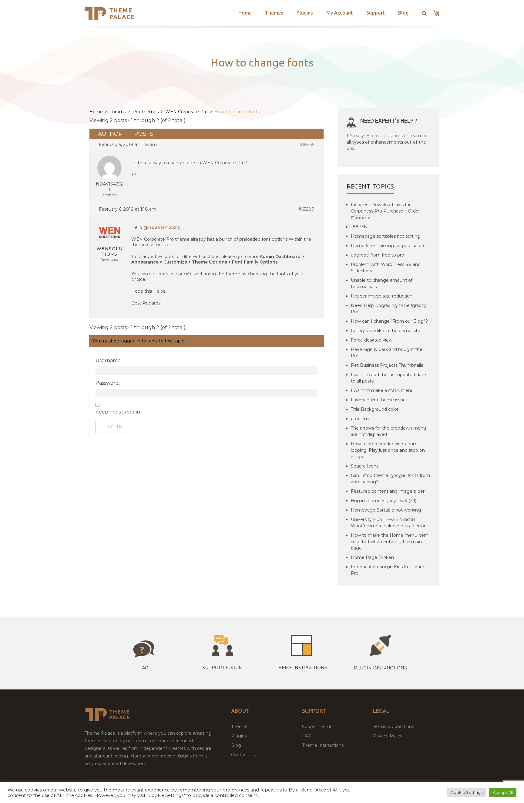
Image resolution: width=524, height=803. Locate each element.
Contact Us (243, 754)
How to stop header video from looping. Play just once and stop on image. (388, 450)
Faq (144, 668)
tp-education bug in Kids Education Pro (388, 570)
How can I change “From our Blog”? (389, 321)
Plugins (305, 12)
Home (245, 12)
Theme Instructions (323, 745)
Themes (274, 12)
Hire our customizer (387, 135)
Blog (403, 12)
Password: (108, 383)
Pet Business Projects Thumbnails (387, 365)
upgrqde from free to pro (377, 255)
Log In (113, 427)
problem (360, 418)
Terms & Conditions (393, 726)
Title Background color (374, 409)
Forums (117, 111)
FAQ (306, 736)
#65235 (307, 144)
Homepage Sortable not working (386, 510)
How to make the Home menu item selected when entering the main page (389, 541)
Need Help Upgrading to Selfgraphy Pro (389, 309)
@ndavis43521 (161, 227)
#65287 (306, 209)
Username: (109, 360)
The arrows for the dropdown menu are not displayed (388, 431)
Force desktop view (371, 340)
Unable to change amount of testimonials (381, 283)
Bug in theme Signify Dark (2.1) (383, 500)
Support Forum (222, 667)
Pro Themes (146, 111)
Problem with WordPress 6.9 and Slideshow (386, 268)
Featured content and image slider (388, 491)
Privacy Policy (387, 736)
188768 (359, 227)
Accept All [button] (503, 792)
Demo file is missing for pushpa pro (388, 245)
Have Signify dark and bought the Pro (386, 353)
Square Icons (364, 466)
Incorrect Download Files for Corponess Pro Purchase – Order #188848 (385, 211)
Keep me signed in (118, 412)
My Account (339, 12)
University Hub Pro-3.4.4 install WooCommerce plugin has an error (388, 523)
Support (375, 12)
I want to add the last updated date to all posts (388, 378)
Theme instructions (301, 667)
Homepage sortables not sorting (385, 236)
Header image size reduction (381, 296)
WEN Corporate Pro (186, 111)
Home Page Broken (372, 557)
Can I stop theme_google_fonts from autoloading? (390, 479)
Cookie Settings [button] (466, 792)
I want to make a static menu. (383, 390)
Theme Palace (122, 13)
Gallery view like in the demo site (385, 330)
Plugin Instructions (380, 668)
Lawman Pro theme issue (378, 400)
